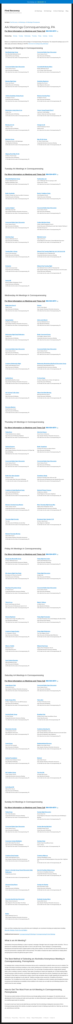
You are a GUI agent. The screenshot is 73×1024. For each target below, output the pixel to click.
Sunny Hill (8, 280)
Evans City (18, 930)
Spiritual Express (10, 446)
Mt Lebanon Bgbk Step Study (13, 573)
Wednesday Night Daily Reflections (14, 334)
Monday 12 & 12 (9, 124)
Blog (67, 11)
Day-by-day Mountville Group (13, 558)
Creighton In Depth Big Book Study (15, 490)
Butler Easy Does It (10, 305)
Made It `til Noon (41, 602)
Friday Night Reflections (43, 631)
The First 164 (40, 772)
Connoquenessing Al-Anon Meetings (45, 934)
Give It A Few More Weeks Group (46, 870)
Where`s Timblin (9, 646)
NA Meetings (47, 11)
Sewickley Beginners (43, 81)
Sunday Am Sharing (42, 884)
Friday (39, 36)
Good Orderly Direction (11, 660)
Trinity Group (8, 812)
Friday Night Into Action (43, 558)
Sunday (51, 36)
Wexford (39, 758)
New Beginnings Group (11, 52)
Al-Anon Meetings (58, 11)
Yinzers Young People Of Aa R (45, 110)
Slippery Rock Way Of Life (12, 153)
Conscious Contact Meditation (13, 841)
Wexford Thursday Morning (12, 533)
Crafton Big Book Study (43, 222)
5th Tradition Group (10, 772)
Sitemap (28, 1017)
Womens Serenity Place (43, 95)
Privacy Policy (15, 1017)
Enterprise (8, 266)
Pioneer (39, 305)
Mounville (7, 930)
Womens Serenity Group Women (14, 504)
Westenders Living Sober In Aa (13, 110)
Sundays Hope (41, 841)
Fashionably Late (42, 178)
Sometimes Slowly (42, 475)
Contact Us (52, 1017)
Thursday (34, 36)
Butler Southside (10, 193)
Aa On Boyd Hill (9, 787)
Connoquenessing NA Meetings (28, 934)
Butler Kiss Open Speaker (12, 475)
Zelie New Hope (9, 237)
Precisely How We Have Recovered (14, 899)
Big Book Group (9, 139)
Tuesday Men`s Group (11, 251)
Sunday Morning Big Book (44, 826)
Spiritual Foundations (11, 758)
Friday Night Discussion (43, 573)
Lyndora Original (9, 207)
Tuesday (21, 36)
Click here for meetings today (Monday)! (38, 43)
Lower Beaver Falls (10, 685)
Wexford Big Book (10, 616)
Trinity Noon (8, 432)
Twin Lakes (40, 700)
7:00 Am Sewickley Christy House (14, 95)
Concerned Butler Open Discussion (46, 52)
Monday (15, 36)
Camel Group (9, 743)
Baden (7, 913)
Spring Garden (9, 320)
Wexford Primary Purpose (44, 490)
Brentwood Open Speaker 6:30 (45, 519)
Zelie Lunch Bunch (42, 320)
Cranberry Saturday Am (43, 729)
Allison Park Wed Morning (44, 392)
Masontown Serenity (10, 729)
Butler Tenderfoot (42, 446)
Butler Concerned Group (44, 334)
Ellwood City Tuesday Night (44, 266)
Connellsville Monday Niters (44, 66)
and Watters (24, 930)
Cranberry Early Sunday (11, 855)
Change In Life (41, 124)
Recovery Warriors (10, 407)
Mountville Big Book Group (12, 178)
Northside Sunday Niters (44, 899)
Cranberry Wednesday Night (13, 363)
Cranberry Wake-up (42, 855)
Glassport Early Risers (11, 884)
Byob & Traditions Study (43, 193)
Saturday (45, 36)
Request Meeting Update (37, 1017)
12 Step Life (45, 1017)
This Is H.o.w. (8, 602)
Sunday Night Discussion (44, 812)
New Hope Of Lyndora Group (13, 587)
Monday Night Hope (10, 81)
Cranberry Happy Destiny (12, 631)
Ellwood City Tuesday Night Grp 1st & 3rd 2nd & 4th (51, 251)
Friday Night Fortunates (43, 616)
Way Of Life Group (42, 139)
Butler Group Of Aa (10, 700)
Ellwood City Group (42, 646)
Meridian (12, 930)
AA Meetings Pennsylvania (33, 22)
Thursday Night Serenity (12, 519)
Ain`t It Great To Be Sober (12, 392)
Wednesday (27, 36)
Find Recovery (12, 10)
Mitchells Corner (41, 237)
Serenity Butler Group (11, 714)
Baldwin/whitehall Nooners (44, 743)
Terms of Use (22, 1017)
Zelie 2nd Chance (42, 432)
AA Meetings (38, 11)
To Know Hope (41, 378)
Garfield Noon (9, 378)
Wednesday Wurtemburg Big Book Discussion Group (51, 363)
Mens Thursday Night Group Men (46, 504)
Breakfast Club (41, 714)
